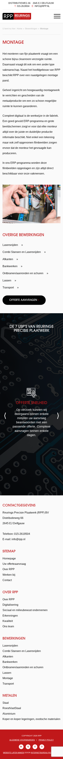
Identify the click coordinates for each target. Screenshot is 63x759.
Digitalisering (10, 604)
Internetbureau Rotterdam (45, 753)
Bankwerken (10, 266)
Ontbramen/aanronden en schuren (23, 273)
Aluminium (9, 713)
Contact (7, 580)
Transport (8, 287)
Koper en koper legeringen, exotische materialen (31, 719)
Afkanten (8, 259)
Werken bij (9, 574)
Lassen (7, 280)
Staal (6, 702)
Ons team (8, 626)
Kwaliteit (8, 621)
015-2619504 (23, 6)
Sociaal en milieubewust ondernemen (25, 610)
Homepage (9, 558)
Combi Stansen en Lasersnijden (22, 252)
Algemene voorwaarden (22, 740)
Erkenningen (10, 615)
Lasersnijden (10, 245)
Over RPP (9, 569)
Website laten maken (13, 753)
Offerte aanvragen (24, 300)
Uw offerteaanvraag (14, 563)
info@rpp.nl (42, 6)
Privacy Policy (46, 740)
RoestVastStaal (12, 708)
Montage (8, 678)
